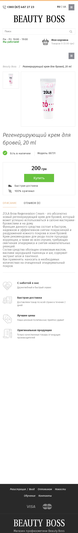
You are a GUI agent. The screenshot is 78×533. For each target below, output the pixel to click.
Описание (10, 203)
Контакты (45, 495)
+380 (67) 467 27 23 (20, 7)
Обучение (29, 495)
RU (58, 6)
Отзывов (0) (32, 203)
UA (64, 6)
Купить (39, 178)
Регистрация (18, 489)
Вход (32, 489)
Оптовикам (45, 489)
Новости (60, 489)
